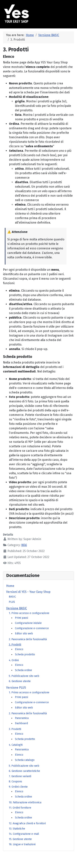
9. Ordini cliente (18, 786)
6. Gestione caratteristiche (24, 771)
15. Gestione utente (20, 839)
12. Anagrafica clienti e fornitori (27, 823)
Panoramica (22, 718)
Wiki (24, 545)
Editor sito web (24, 633)
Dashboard (21, 723)
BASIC (12, 596)
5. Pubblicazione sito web (24, 676)
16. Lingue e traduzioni (22, 844)
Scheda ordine (23, 670)
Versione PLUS (16, 687)
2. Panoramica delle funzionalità (28, 639)
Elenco (19, 649)
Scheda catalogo (25, 760)
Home (10, 586)
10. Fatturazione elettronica (25, 802)
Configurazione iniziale (28, 623)
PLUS (12, 602)
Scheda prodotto (25, 654)
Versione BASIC (16, 608)
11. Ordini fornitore (20, 807)
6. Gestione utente (20, 681)
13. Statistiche (17, 828)
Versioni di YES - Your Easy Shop (28, 592)
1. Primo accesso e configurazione (29, 613)
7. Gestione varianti (20, 776)
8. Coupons (15, 781)
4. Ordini (14, 660)
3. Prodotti (15, 644)
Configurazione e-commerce (32, 628)
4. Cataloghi (16, 744)
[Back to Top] (70, 848)
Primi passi (21, 617)
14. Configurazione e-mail (24, 833)
